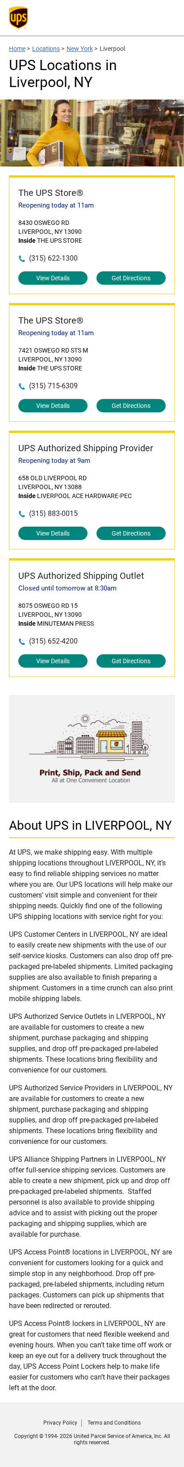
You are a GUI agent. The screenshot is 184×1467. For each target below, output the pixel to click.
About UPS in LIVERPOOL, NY (90, 825)
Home (17, 48)
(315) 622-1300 (53, 258)
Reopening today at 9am (54, 461)
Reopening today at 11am (56, 205)
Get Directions (131, 278)
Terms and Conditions (114, 1423)
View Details (53, 278)
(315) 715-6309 (53, 386)
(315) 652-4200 (53, 641)
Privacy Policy (60, 1423)
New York (80, 48)
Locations (46, 48)
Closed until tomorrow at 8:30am (67, 588)
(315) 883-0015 (53, 513)
